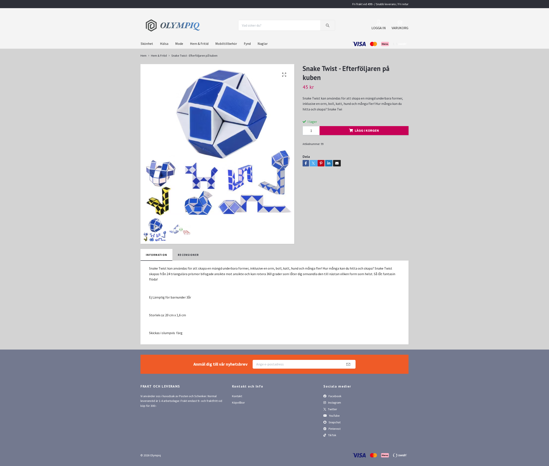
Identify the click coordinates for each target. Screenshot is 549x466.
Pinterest (334, 445)
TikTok (331, 452)
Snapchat (334, 439)
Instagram (334, 419)
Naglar (263, 60)
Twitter (332, 426)
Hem (143, 72)
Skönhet (147, 60)
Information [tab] (156, 271)
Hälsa (164, 60)
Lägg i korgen (367, 147)
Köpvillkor (238, 419)
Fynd (247, 60)
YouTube (334, 432)
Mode (179, 60)
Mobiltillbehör (226, 60)
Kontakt (237, 413)
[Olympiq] (197, 33)
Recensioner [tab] (188, 271)
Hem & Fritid (199, 60)
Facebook (334, 413)
